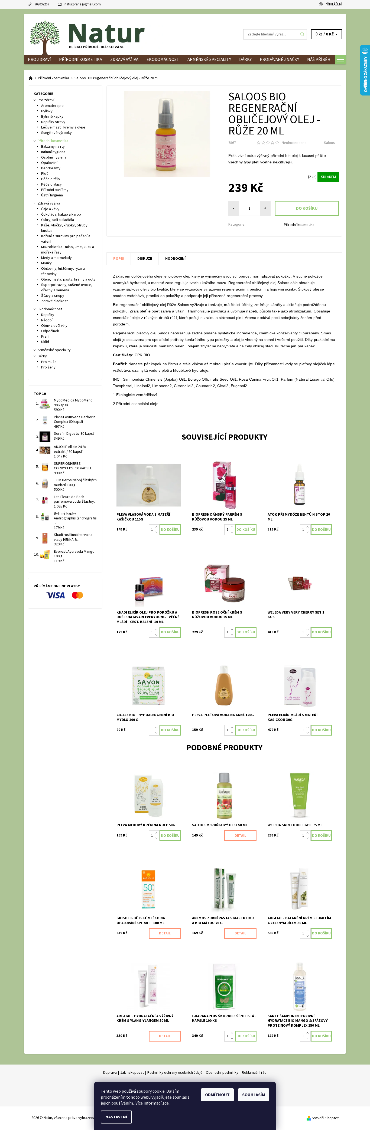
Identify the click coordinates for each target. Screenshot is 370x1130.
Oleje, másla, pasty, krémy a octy (68, 279)
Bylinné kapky (52, 116)
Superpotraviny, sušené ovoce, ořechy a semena (66, 287)
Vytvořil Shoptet (325, 1118)
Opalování (49, 163)
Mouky (46, 263)
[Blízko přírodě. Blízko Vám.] (31, 78)
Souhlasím (253, 1095)
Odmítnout (217, 1095)
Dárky (245, 59)
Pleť (44, 173)
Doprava (110, 1073)
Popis (118, 258)
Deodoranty (50, 168)
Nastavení (116, 1117)
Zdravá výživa (124, 59)
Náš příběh (318, 59)
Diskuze (144, 258)
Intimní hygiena (53, 152)
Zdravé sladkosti (55, 301)
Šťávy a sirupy (52, 295)
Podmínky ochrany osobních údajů (174, 1073)
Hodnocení (175, 258)
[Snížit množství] (157, 532)
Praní (45, 336)
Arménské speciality (209, 59)
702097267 (41, 4)
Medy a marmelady (56, 258)
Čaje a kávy (50, 209)
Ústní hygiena (52, 195)
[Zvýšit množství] (157, 527)
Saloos (329, 143)
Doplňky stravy (53, 122)
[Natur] (95, 34)
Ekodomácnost (163, 59)
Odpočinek (50, 331)
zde (165, 1103)
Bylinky (47, 111)
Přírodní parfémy (55, 190)
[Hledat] (302, 34)
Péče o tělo (50, 179)
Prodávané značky (279, 59)
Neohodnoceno (294, 143)
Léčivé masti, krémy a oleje (63, 127)
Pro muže (49, 362)
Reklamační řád (254, 1073)
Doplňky (47, 315)
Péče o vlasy (51, 184)
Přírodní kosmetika (80, 59)
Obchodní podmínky (222, 1073)
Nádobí (47, 320)
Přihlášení (333, 4)
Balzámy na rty (53, 146)
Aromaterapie (52, 105)
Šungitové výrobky (56, 133)
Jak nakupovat (132, 1073)
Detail (240, 835)
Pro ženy (48, 367)
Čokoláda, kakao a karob (61, 214)
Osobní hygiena (53, 157)
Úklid (45, 342)
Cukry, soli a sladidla (57, 220)
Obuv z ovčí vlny (54, 325)
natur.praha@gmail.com (82, 4)
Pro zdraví (39, 59)
